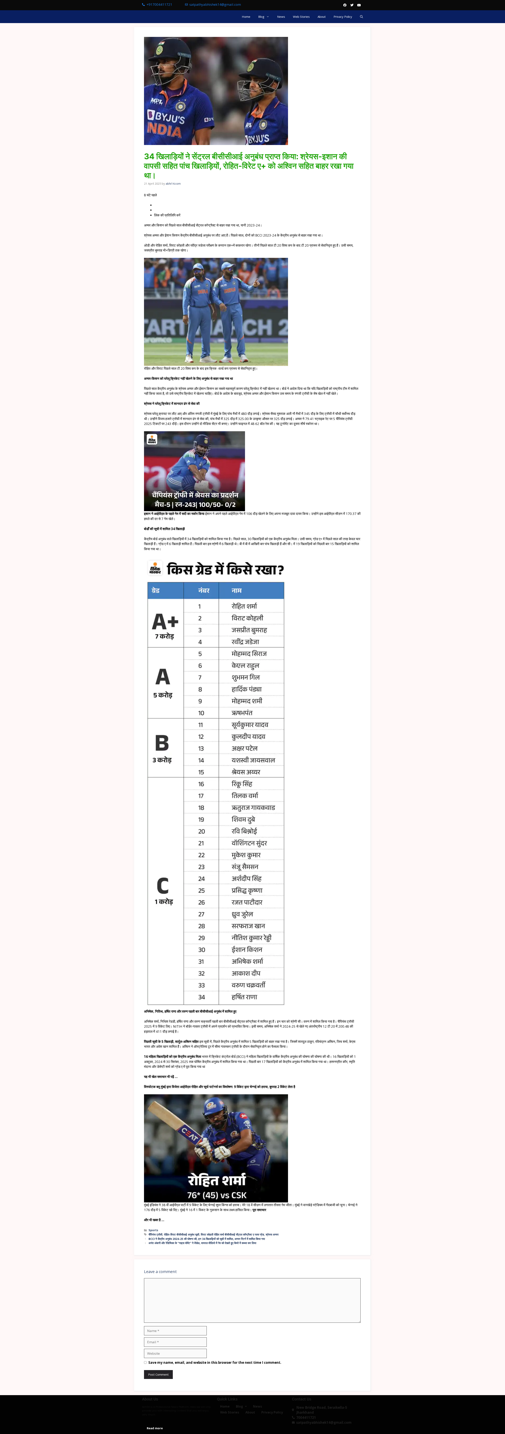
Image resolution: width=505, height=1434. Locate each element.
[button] (361, 16)
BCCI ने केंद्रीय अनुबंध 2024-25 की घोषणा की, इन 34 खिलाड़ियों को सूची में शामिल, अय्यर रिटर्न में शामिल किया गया (207, 1239)
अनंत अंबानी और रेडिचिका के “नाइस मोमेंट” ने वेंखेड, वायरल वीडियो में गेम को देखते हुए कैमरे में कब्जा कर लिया (202, 1243)
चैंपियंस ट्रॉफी (155, 1234)
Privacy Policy (343, 17)
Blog (261, 17)
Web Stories (301, 17)
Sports (153, 1230)
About (322, 17)
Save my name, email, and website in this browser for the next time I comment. (214, 1362)
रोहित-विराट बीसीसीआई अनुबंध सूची (181, 1234)
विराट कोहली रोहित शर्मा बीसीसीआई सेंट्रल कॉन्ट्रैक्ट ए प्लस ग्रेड (232, 1234)
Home (246, 17)
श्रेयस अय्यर (272, 1234)
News (281, 17)
